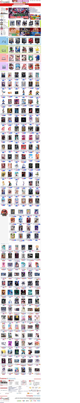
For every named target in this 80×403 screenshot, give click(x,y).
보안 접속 (2, 7)
